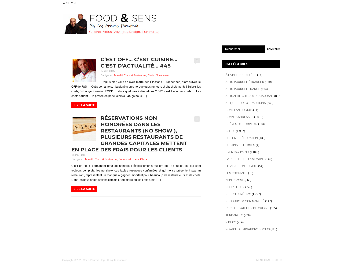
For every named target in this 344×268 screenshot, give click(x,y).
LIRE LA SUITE (84, 105)
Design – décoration (242, 138)
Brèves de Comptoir (241, 124)
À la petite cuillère (241, 75)
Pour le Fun (235, 187)
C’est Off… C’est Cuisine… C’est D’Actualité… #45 (139, 62)
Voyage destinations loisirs (248, 229)
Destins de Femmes (240, 145)
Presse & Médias (238, 194)
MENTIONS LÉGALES (269, 260)
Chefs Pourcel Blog (94, 260)
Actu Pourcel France (243, 89)
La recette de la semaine (245, 159)
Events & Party (237, 152)
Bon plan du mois (239, 110)
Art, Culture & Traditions (246, 103)
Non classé (162, 75)
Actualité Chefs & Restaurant (129, 75)
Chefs (151, 75)
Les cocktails (236, 173)
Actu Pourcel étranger (245, 82)
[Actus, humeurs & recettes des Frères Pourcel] (110, 33)
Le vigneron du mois (241, 166)
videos (231, 222)
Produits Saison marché (245, 201)
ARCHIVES (69, 3)
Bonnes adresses (129, 159)
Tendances (234, 215)
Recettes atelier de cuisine (247, 208)
